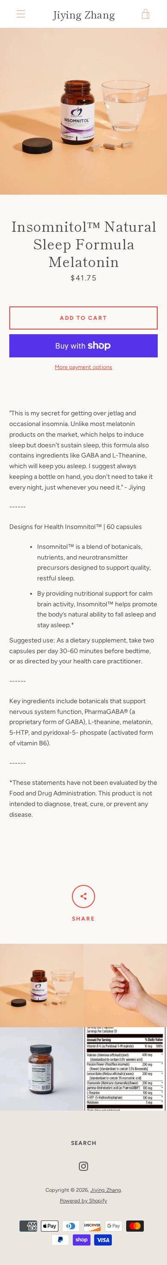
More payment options (83, 367)
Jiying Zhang (83, 14)
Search (83, 1143)
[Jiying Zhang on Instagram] (83, 1166)
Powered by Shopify (83, 1200)
